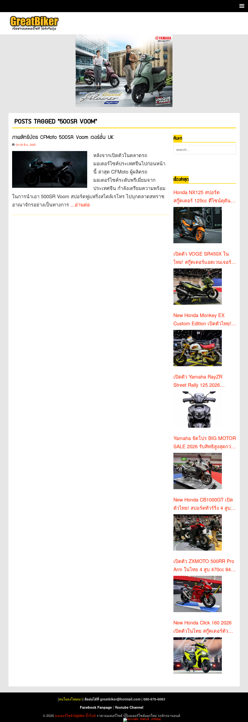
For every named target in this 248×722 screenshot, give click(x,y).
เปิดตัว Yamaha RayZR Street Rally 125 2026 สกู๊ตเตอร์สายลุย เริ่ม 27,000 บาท (202, 381)
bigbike (79, 715)
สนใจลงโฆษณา (71, 699)
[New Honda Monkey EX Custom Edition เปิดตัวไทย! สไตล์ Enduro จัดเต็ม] (197, 348)
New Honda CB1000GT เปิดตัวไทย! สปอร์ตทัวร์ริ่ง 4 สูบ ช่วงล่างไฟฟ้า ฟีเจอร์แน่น (203, 504)
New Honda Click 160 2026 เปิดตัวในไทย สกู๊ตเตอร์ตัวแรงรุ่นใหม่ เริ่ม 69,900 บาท (202, 627)
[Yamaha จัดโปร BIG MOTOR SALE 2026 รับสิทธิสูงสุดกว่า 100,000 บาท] (197, 471)
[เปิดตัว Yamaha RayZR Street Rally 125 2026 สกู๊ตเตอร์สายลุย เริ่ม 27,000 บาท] (197, 409)
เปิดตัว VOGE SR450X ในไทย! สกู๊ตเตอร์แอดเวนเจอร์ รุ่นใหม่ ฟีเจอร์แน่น (202, 258)
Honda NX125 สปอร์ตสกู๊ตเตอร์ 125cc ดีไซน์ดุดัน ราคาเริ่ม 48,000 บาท (202, 197)
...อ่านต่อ (80, 204)
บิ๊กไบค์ (90, 715)
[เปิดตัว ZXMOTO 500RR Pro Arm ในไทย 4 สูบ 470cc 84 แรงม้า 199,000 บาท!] (197, 594)
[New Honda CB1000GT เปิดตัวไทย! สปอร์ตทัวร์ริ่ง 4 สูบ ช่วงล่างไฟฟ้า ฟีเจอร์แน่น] (197, 532)
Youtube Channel (129, 707)
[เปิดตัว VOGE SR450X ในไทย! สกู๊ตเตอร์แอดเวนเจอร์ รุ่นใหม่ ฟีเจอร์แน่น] (197, 286)
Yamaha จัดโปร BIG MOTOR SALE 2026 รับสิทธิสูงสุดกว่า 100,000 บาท (204, 442)
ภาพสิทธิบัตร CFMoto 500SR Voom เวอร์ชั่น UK (63, 137)
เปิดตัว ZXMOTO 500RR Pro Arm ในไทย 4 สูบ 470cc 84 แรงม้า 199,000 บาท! (203, 565)
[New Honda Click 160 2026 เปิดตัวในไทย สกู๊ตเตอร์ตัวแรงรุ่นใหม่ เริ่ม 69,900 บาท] (197, 655)
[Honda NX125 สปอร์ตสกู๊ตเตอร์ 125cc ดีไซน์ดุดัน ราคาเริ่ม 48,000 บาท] (197, 225)
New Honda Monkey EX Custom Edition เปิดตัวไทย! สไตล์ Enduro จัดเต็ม (202, 319)
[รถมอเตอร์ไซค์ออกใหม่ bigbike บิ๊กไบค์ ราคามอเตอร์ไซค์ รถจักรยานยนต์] (33, 23)
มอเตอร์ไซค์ (64, 715)
